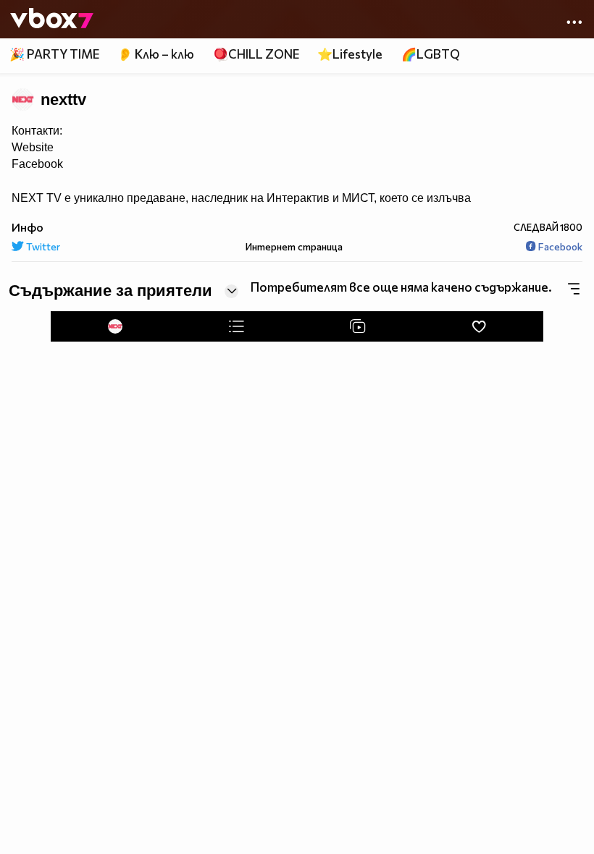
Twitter (42, 246)
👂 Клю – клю (155, 54)
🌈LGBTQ (430, 54)
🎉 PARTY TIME (54, 54)
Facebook (37, 164)
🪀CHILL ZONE (256, 54)
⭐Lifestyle (349, 54)
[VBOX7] (51, 19)
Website (33, 147)
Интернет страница (293, 246)
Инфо (27, 227)
